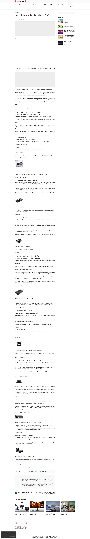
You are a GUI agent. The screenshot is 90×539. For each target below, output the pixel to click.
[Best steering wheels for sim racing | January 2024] (53, 506)
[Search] (74, 6)
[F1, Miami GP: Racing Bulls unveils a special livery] (60, 43)
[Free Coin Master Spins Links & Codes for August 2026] (60, 21)
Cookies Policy (55, 537)
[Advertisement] (35, 28)
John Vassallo (25, 476)
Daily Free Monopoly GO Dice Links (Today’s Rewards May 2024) (69, 36)
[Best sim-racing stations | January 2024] (68, 506)
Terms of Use (42, 537)
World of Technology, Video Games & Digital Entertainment (46, 536)
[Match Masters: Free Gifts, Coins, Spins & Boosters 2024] (60, 32)
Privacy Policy (34, 537)
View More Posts (50, 476)
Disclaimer (47, 537)
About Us (51, 537)
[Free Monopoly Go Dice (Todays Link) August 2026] (60, 26)
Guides (17, 12)
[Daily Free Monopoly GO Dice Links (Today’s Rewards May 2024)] (60, 37)
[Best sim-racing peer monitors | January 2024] (37, 506)
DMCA (38, 537)
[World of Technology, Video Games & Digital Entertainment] (21, 1)
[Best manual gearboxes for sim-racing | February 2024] (22, 506)
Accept (12, 536)
